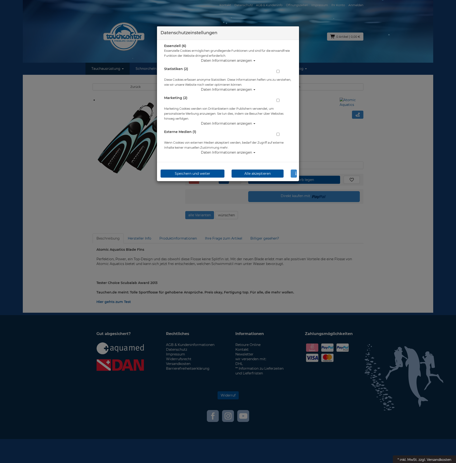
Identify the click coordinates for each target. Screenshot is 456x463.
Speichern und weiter (192, 173)
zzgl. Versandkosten (434, 460)
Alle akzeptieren (257, 173)
